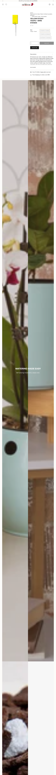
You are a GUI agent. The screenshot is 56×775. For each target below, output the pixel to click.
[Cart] (53, 4)
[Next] (53, 1)
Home (31, 12)
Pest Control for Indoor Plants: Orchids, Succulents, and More (41, 14)
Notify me (34, 47)
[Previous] (3, 1)
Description (33, 54)
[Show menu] (2, 4)
